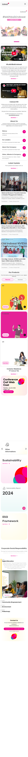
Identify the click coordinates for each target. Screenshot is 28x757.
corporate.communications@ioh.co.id (14, 628)
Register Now (8, 391)
